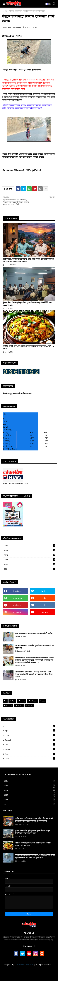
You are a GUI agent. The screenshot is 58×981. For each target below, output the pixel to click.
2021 (29, 569)
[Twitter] (23, 188)
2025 (29, 550)
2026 (29, 545)
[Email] (40, 188)
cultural (33, 701)
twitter (44, 591)
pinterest (17, 605)
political (9, 705)
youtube (44, 612)
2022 (29, 564)
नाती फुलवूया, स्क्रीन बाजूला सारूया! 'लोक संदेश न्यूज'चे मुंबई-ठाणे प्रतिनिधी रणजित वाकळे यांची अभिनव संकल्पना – (28, 260)
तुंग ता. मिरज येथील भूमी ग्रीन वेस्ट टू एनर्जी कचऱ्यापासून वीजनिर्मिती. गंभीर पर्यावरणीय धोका (27, 303)
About (19, 969)
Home (4, 11)
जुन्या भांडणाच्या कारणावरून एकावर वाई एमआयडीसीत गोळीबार (34, 633)
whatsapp (17, 598)
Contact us (30, 969)
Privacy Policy (44, 969)
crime (23, 701)
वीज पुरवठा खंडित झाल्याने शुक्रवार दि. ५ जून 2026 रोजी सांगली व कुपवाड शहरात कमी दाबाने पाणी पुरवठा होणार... (35, 856)
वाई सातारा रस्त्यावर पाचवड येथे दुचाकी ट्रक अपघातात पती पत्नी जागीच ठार (34, 646)
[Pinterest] (34, 188)
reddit (44, 598)
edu (43, 701)
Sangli (20, 705)
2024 (29, 555)
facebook (17, 591)
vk (44, 605)
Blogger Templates (26, 973)
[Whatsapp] (29, 188)
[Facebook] (18, 188)
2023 (29, 559)
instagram (17, 612)
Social (30, 705)
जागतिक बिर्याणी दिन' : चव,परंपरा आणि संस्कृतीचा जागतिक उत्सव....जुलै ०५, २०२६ (28, 347)
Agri (13, 701)
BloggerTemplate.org (29, 975)
